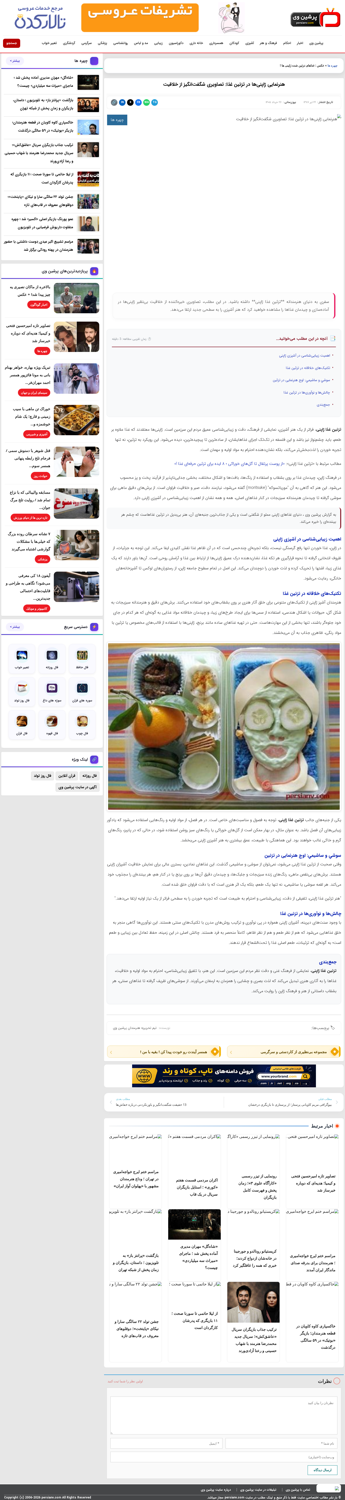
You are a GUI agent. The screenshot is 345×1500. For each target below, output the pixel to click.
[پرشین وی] (315, 17)
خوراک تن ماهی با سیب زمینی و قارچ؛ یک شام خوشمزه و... (31, 416)
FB (138, 102)
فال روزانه (89, 776)
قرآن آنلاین (66, 776)
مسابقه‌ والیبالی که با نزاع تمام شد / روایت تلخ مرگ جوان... (30, 500)
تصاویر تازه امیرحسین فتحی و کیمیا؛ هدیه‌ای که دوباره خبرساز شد (28, 333)
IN (122, 102)
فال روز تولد (42, 776)
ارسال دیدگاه (323, 1470)
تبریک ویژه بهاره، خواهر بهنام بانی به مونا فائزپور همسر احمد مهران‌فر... (27, 375)
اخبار (300, 43)
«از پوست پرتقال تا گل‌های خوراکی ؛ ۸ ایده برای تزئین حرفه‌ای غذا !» (229, 464)
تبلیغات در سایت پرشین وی (258, 1489)
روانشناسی (120, 43)
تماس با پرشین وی (298, 1489)
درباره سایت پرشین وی (216, 1489)
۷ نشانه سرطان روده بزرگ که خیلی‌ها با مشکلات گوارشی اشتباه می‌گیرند (29, 541)
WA (146, 102)
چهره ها (332, 65)
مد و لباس (141, 43)
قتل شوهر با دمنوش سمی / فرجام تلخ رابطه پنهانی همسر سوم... (28, 458)
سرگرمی (86, 43)
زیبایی (158, 43)
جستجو (11, 43)
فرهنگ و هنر (268, 43)
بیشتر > (15, 61)
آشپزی (249, 43)
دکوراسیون (176, 43)
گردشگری (69, 43)
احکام (287, 43)
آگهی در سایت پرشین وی (77, 787)
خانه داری (196, 43)
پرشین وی (316, 43)
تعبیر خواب (49, 43)
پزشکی (102, 43)
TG (155, 102)
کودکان (234, 43)
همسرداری (216, 43)
